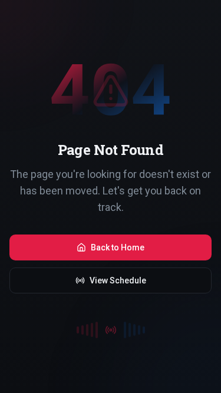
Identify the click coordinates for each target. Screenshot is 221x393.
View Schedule (118, 280)
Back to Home (117, 247)
